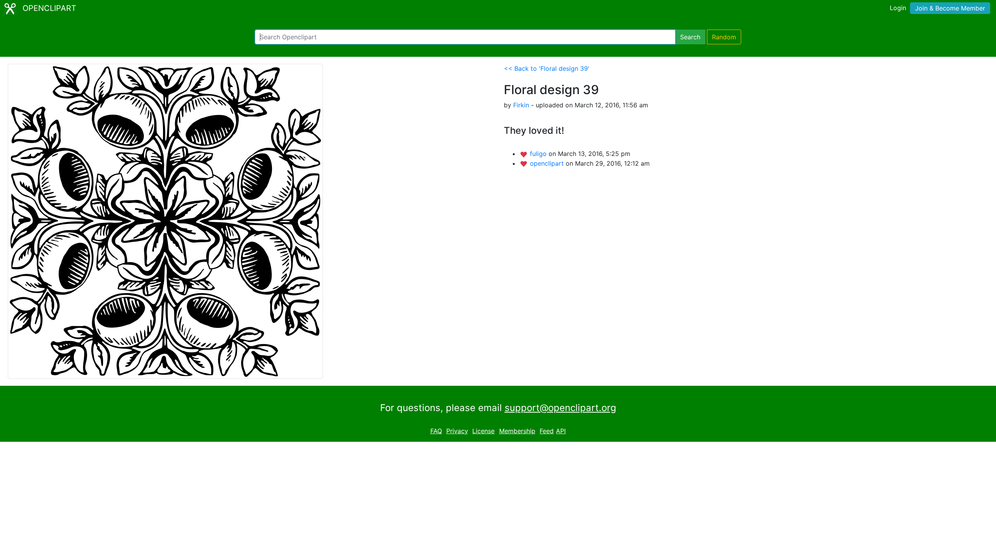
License (483, 431)
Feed (547, 431)
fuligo (539, 154)
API (561, 431)
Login (898, 8)
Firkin (521, 105)
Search (690, 37)
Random (724, 37)
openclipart (548, 163)
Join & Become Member (950, 8)
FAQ (436, 431)
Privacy (457, 431)
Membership (517, 431)
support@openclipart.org (560, 407)
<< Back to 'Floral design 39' (546, 68)
